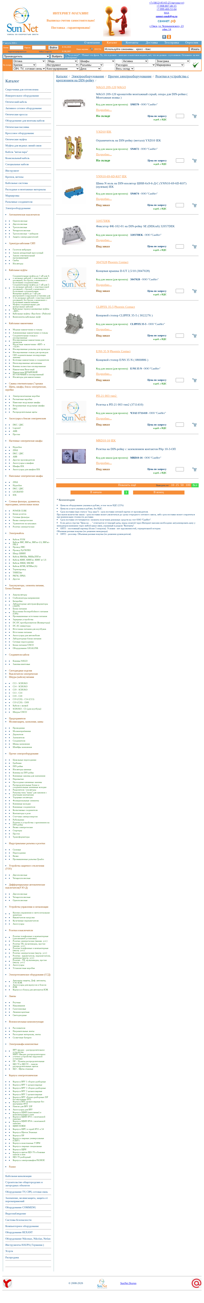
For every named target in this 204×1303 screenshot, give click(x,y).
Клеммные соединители (24, 807)
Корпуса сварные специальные (27, 1146)
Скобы (16, 260)
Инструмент (12, 170)
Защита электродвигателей (25, 237)
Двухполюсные (20, 224)
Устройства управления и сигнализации (28, 906)
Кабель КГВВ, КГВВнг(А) (25, 566)
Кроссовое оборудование (19, 133)
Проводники (19, 728)
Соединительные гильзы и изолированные (25, 337)
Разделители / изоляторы (24, 790)
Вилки (16, 856)
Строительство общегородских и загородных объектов (24, 1184)
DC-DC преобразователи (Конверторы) (31, 623)
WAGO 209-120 (106, 87)
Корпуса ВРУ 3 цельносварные (27, 1094)
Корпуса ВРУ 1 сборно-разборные (29, 1082)
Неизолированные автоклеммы (27, 363)
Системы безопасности (18, 1219)
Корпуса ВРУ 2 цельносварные (27, 1091)
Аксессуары (18, 924)
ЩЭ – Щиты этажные (23, 1069)
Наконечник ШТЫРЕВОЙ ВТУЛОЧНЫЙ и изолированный (28, 373)
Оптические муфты (16, 139)
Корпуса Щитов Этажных (25, 1132)
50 (182, 485)
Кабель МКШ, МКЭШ (23, 563)
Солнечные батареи (22, 1037)
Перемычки (18, 779)
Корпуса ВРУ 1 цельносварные (27, 1085)
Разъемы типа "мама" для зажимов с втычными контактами (30, 794)
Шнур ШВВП (19, 553)
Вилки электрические (23, 520)
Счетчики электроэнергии (25, 816)
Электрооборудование (18, 208)
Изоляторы (18, 264)
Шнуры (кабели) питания (21, 677)
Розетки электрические (23, 527)
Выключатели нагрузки (24, 917)
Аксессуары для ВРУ (23, 1110)
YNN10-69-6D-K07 (108, 176)
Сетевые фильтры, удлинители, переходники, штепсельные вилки (22, 503)
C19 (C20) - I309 (21, 702)
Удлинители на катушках (24, 523)
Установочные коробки (24, 968)
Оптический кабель (16, 101)
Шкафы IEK (18, 466)
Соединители (19, 741)
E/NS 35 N (102, 351)
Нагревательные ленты (23, 1031)
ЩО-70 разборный (22, 1157)
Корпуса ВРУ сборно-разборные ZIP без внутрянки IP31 (30, 1098)
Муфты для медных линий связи (23, 145)
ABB (15, 431)
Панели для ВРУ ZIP (22, 1106)
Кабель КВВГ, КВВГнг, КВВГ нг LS (29, 560)
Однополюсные (20, 221)
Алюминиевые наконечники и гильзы (30, 333)
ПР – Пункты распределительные (28, 1061)
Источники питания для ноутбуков (29, 629)
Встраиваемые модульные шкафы (28, 406)
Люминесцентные (21, 1012)
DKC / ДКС (18, 425)
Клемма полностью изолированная (29, 366)
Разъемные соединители (18, 201)
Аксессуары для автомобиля (26, 635)
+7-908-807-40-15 (167, 5)
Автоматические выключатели (24, 214)
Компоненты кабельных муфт (27, 317)
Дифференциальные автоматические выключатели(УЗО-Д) (25, 886)
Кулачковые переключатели (26, 921)
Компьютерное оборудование (22, 1226)
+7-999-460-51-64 (167, 9)
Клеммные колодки (22, 804)
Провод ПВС (19, 547)
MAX (166, 13)
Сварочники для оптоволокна (21, 89)
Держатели (18, 734)
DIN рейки (18, 766)
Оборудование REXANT (19, 1232)
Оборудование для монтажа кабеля (24, 120)
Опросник (191, 42)
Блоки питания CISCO (23, 645)
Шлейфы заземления (22, 747)
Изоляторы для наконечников (26, 377)
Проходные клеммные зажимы (27, 782)
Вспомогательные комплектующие (26, 1021)
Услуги (9, 1251)
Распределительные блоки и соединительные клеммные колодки (29, 786)
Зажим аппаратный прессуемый (28, 253)
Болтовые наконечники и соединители (31, 360)
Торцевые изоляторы (22, 797)
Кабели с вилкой (20, 706)
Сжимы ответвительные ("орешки (26, 383)
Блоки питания (20, 609)
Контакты (132, 42)
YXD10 (101, 131)
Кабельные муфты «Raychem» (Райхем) (32, 314)
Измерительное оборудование (22, 95)
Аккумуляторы (20, 595)
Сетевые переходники (23, 642)
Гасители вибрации (22, 250)
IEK (15, 495)
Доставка (152, 42)
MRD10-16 (103, 440)
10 (172, 485)
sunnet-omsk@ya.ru (166, 16)
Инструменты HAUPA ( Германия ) (24, 1244)
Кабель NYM (19, 539)
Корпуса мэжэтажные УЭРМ (26, 1143)
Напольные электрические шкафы (26, 476)
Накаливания (19, 1006)
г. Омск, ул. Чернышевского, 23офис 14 (167, 28)
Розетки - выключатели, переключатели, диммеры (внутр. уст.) (32, 957)
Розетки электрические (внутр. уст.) (30, 953)
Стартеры (17, 830)
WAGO (121, 87)
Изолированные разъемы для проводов (31, 349)
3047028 (101, 262)
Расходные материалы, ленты (27, 1034)
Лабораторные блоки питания (27, 639)
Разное (12, 1166)
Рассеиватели (19, 1028)
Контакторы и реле (22, 813)
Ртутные (17, 1002)
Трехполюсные (20, 227)
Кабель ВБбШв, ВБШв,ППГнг (27, 557)
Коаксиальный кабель (17, 158)
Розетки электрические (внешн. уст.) (30, 941)
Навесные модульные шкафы (26, 402)
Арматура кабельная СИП (22, 243)
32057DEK (103, 220)
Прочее (16, 834)
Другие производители (24, 460)
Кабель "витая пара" (16, 151)
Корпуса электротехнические (23, 1075)
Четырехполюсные (21, 230)
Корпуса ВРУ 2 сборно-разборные (29, 1088)
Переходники (19, 853)
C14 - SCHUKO (20, 686)
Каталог (112, 42)
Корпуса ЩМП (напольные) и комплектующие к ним (27, 1113)
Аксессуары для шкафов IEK (26, 469)
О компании (92, 42)
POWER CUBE (20, 511)
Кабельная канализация (18, 1176)
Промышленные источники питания (30, 616)
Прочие (16, 434)
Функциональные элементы (26, 801)
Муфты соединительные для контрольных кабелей (26, 305)
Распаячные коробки (22, 399)
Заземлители (19, 737)
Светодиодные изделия (20, 670)
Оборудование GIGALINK (25, 648)
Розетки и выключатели (21, 930)
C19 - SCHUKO (20, 690)
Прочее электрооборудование (23, 753)
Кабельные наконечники (21, 323)
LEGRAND (18, 492)
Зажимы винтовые (21, 664)
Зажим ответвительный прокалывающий (24, 257)
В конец (159, 492)
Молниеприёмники (22, 731)
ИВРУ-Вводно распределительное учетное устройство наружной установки (29, 1056)
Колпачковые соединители (25, 810)
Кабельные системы (16, 183)
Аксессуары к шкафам (23, 463)
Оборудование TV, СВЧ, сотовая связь (26, 1191)
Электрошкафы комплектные (23, 1044)
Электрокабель (16, 533)
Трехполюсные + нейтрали (25, 234)
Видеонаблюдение (15, 1213)
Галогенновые (19, 1009)
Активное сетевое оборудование (23, 108)
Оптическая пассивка (17, 126)
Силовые (17, 850)
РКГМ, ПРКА (19, 576)
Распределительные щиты (25, 412)
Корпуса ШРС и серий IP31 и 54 (28, 1129)
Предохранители (17, 718)
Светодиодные (20, 1015)
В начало (96, 492)
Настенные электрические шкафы (25, 440)
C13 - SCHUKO (20, 683)
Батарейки (18, 601)
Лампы (12, 996)
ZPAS (15, 450)
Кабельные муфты (18, 270)
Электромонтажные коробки (26, 396)
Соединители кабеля (19, 654)
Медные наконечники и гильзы (27, 330)
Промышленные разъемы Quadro (28, 859)
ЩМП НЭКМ (19, 1126)
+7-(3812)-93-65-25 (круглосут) (166, 2)
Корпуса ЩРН (19, 1149)
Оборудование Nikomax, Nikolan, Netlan (28, 1238)
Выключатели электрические (23, 673)
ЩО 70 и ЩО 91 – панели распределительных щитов (25, 1065)
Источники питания (22, 632)
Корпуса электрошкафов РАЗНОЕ (29, 1160)
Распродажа (12, 1257)
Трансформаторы (21, 837)
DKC (15, 409)
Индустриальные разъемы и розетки (27, 843)
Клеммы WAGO (20, 661)
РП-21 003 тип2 (106, 395)
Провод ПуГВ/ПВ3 (22, 550)
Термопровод (19, 569)
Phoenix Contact (118, 262)
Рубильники (18, 820)
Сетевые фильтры (21, 517)
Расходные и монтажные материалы (25, 189)
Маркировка (12, 195)
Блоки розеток (19, 514)
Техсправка (171, 42)
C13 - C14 (17, 693)
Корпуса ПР (18, 1135)
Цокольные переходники (24, 760)
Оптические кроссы (16, 114)
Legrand (17, 428)
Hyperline (17, 447)
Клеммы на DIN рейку (23, 773)
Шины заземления (21, 744)
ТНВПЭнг (17, 573)
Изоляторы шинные (22, 769)
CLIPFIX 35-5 (105, 306)
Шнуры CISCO (20, 712)
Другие (16, 579)
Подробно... (104, 110)
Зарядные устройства (23, 619)
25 (177, 485)
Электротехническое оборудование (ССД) (29, 974)
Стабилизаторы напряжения (26, 598)
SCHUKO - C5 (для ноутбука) (27, 709)
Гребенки (17, 763)
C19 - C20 (17, 696)
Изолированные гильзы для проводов (30, 352)
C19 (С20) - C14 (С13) (23, 699)
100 (188, 485)
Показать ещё (127, 485)
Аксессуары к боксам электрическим (27, 418)
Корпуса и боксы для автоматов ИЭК (30, 990)
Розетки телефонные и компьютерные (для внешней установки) (30, 937)
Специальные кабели (17, 164)
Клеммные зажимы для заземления (29, 776)
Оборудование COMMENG (20, 1207)
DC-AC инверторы (21, 626)
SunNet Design (128, 1283)
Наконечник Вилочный (23, 369)
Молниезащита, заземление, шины (26, 721)
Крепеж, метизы (14, 176)
